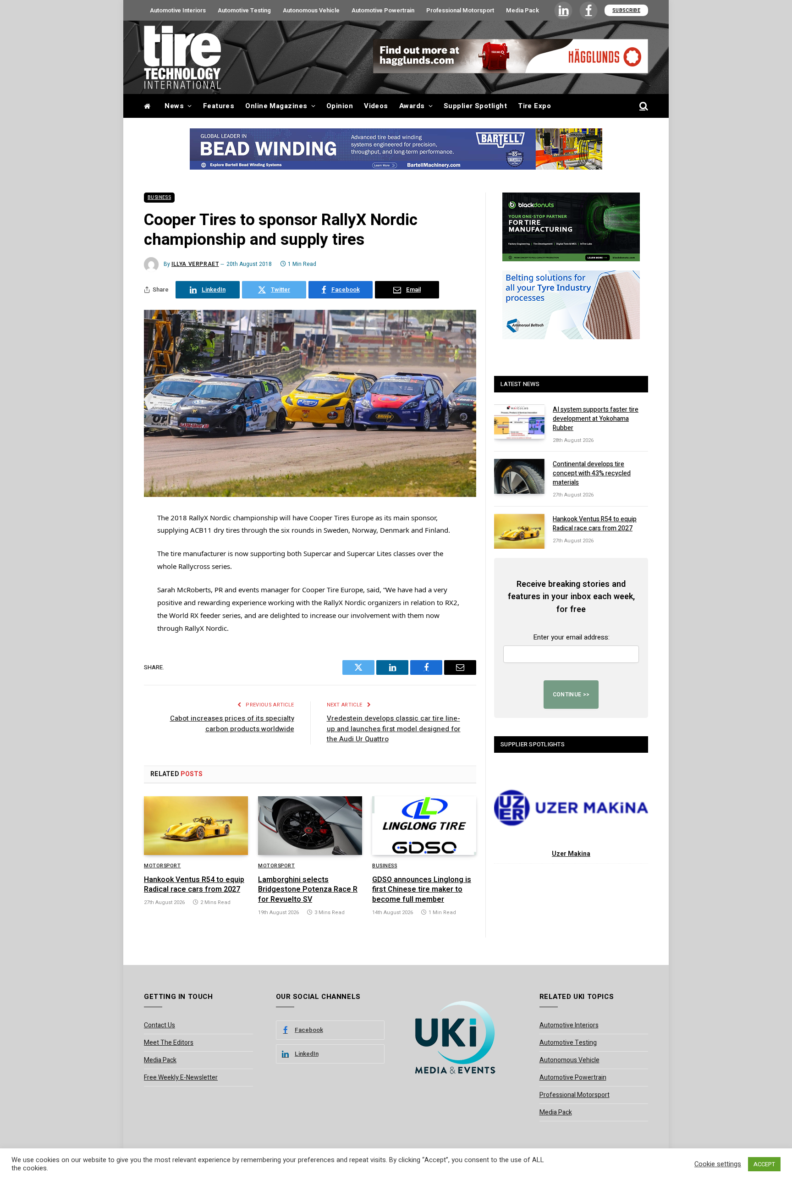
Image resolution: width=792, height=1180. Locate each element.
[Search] (643, 106)
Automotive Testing (244, 10)
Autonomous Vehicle (311, 10)
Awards (412, 106)
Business (159, 197)
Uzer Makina (571, 854)
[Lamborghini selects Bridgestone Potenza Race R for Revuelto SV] (310, 825)
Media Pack (522, 10)
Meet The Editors (168, 1043)
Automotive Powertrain (383, 10)
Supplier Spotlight (475, 106)
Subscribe (626, 10)
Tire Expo (534, 106)
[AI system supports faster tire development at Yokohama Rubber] (519, 421)
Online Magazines (276, 106)
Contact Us (159, 1025)
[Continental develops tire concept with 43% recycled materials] (519, 476)
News (174, 106)
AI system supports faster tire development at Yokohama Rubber (595, 419)
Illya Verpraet (195, 264)
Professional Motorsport (460, 10)
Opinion (339, 106)
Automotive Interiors (178, 10)
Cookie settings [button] (717, 1164)
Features (219, 106)
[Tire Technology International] (182, 57)
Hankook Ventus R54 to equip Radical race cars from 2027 (194, 885)
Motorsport (162, 866)
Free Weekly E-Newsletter (181, 1077)
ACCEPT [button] (764, 1164)
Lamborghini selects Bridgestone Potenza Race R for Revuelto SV (308, 890)
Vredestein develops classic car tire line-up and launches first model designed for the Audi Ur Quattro (394, 728)
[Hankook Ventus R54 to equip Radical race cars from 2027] (196, 825)
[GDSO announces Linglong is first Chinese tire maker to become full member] (424, 825)
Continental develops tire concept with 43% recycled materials (592, 473)
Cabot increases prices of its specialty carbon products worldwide (232, 723)
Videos (376, 106)
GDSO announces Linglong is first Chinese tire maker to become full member (421, 890)
